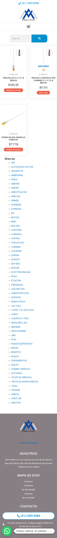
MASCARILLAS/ (19, 322)
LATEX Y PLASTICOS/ (22, 310)
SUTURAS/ (16, 373)
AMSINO (15, 183)
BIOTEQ (15, 217)
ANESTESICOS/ (19, 192)
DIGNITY (15, 259)
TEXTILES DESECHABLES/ (24, 381)
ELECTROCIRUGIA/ (21, 272)
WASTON (16, 402)
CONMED (16, 247)
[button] (28, 26)
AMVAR (15, 188)
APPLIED (15, 196)
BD (12, 213)
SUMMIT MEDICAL (20, 369)
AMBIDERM (17, 175)
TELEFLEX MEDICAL (21, 377)
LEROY (14, 314)
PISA (13, 339)
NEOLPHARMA (18, 331)
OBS (13, 335)
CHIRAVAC (16, 234)
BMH (13, 221)
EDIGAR (15, 268)
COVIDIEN (16, 251)
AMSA (14, 179)
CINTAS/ (15, 238)
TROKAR (15, 390)
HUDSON (16, 297)
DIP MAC (15, 263)
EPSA (14, 276)
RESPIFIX (16, 352)
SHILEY (15, 365)
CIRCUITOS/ (17, 242)
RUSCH (15, 356)
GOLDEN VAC (18, 289)
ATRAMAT (16, 204)
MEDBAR (15, 327)
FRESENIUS (17, 284)
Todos (14, 386)
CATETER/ (16, 230)
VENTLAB (16, 398)
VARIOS (15, 394)
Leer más (43, 92)
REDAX (14, 348)
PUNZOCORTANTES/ (22, 343)
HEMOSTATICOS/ (20, 293)
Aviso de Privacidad (28, 442)
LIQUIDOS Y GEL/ (20, 318)
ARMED (15, 200)
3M (13, 162)
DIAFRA (15, 255)
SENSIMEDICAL (19, 360)
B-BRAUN (16, 209)
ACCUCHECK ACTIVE (22, 167)
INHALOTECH (18, 301)
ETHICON (16, 280)
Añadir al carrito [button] (13, 90)
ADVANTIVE (17, 171)
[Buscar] (39, 38)
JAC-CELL (16, 306)
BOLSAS (15, 226)
